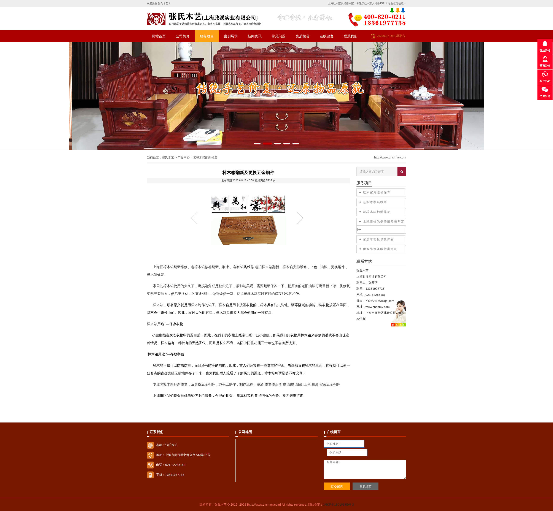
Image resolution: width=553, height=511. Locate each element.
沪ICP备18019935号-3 (338, 504)
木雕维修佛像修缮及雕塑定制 (380, 225)
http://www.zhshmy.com (390, 157)
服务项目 (207, 36)
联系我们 (351, 36)
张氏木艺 (168, 157)
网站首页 (159, 36)
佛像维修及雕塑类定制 (380, 249)
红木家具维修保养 (377, 192)
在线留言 (327, 36)
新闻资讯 (255, 36)
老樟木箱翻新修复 (205, 157)
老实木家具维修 (375, 202)
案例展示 (231, 36)
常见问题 (279, 36)
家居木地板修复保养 (378, 239)
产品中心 (184, 157)
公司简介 (183, 36)
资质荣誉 (303, 36)
